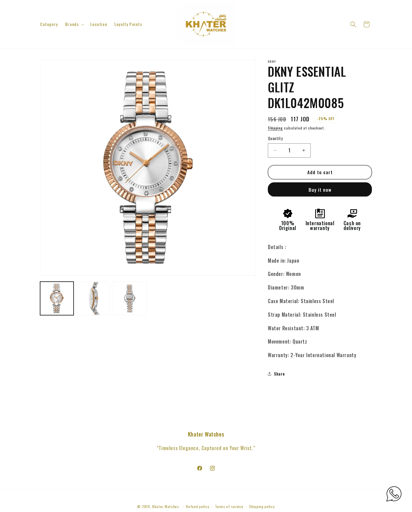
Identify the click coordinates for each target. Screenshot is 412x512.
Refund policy (197, 506)
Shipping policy (262, 506)
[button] (74, 24)
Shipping (275, 127)
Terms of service (229, 506)
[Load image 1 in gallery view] (57, 298)
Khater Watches (165, 506)
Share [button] (279, 373)
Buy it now (320, 189)
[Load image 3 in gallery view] (130, 298)
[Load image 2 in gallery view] (93, 298)
